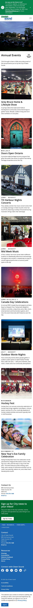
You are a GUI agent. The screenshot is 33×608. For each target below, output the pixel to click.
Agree (5, 605)
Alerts (3, 561)
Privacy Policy (22, 600)
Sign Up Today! (7, 519)
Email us (3, 495)
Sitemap (4, 553)
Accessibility (5, 555)
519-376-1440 (10, 493)
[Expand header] (30, 18)
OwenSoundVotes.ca (11, 11)
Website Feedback (7, 557)
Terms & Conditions (7, 586)
